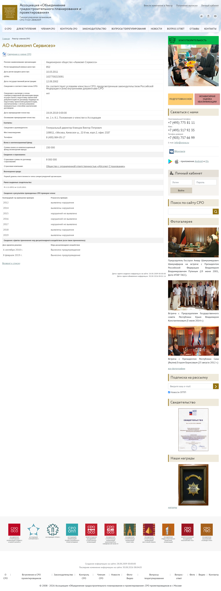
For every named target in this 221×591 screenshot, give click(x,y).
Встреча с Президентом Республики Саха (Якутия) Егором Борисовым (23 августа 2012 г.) (193, 360)
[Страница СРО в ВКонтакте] (171, 151)
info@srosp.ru (181, 142)
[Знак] (193, 484)
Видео (202, 574)
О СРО (5, 576)
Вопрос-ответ (175, 28)
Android (199, 161)
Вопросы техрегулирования (154, 576)
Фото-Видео (130, 576)
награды (172, 507)
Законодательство (63, 574)
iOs (207, 161)
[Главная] (201, 16)
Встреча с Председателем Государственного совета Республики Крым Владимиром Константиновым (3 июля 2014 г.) (193, 317)
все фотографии (176, 368)
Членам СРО (101, 576)
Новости (115, 574)
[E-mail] (215, 16)
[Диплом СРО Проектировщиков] (193, 429)
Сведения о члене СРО (19, 54)
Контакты (214, 574)
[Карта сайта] (208, 16)
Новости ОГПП (178, 392)
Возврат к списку (11, 263)
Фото (192, 574)
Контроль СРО (84, 576)
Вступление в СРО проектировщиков (31, 576)
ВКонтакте (179, 151)
